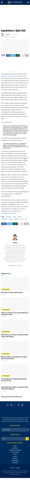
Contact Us (15, 462)
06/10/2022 (4, 316)
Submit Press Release (15, 450)
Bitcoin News (5, 289)
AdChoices (18, 474)
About (15, 446)
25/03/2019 (14, 34)
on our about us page (16, 421)
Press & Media (15, 452)
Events (15, 454)
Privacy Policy (6, 472)
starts (21, 219)
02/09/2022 (4, 360)
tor (25, 219)
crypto (14, 216)
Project (16, 219)
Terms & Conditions (24, 471)
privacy (11, 219)
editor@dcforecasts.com (8, 213)
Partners (15, 458)
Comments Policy (18, 472)
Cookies (12, 472)
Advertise (15, 448)
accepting (8, 216)
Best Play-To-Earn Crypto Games (12, 292)
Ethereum (23, 95)
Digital (19, 216)
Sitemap (24, 472)
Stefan (8, 34)
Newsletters (12, 474)
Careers (15, 456)
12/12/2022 (4, 294)
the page (5, 122)
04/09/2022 (4, 338)
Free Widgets (15, 460)
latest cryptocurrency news (11, 76)
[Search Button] (27, 438)
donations (4, 219)
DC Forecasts (7, 471)
